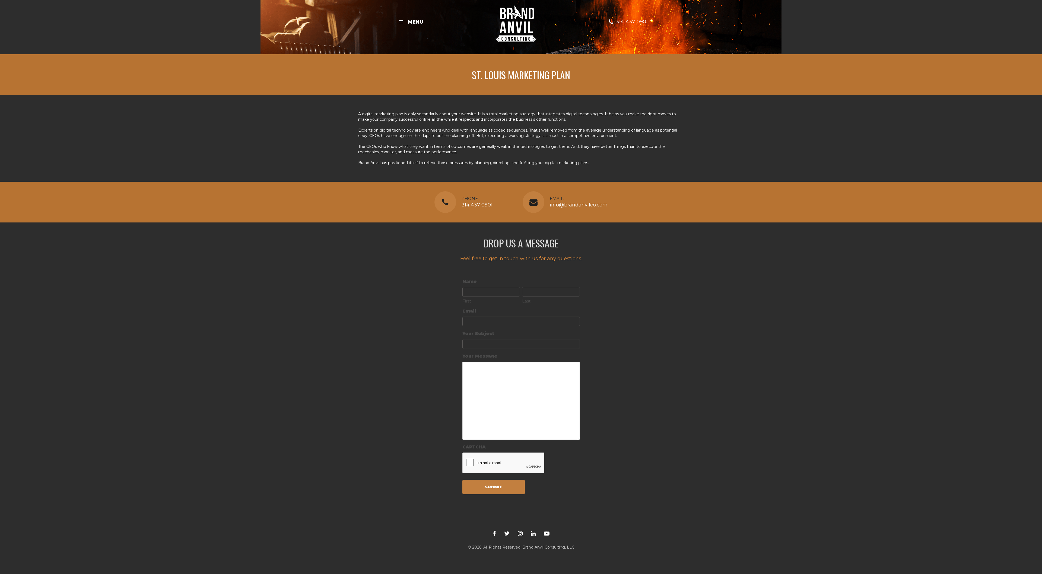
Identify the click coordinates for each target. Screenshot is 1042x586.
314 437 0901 (477, 205)
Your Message (479, 356)
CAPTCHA (474, 447)
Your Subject (478, 333)
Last (526, 301)
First (466, 301)
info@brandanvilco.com (579, 205)
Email (469, 311)
